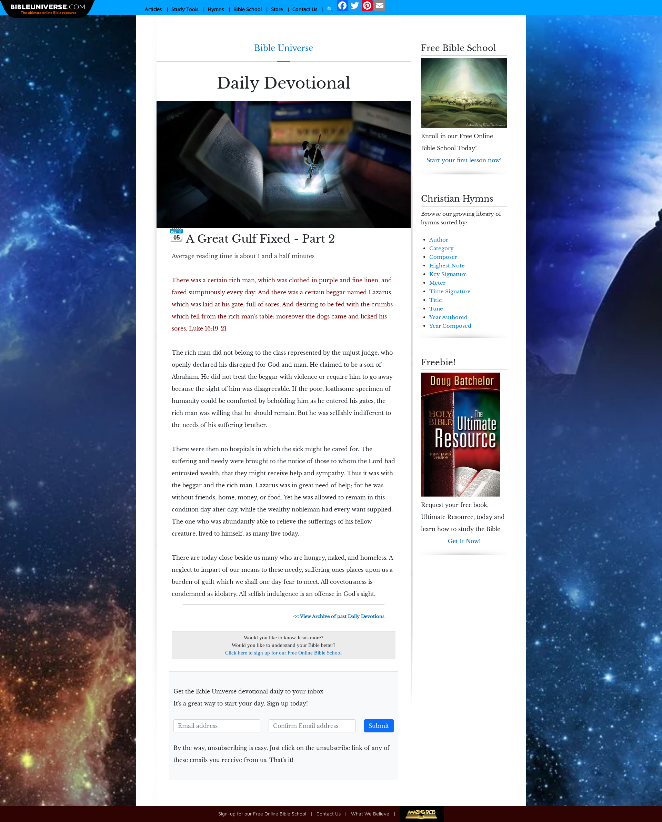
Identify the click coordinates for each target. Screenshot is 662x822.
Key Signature (448, 274)
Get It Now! (464, 541)
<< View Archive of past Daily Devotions (338, 616)
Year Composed (450, 326)
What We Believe (370, 813)
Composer (443, 257)
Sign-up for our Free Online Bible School (262, 813)
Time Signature (450, 291)
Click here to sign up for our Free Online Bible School (283, 653)
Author (438, 239)
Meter (437, 283)
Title (435, 300)
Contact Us (305, 9)
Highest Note (447, 265)
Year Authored (448, 317)
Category (441, 248)
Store (277, 9)
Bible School (247, 9)
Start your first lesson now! (464, 160)
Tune (436, 308)
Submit (379, 725)
